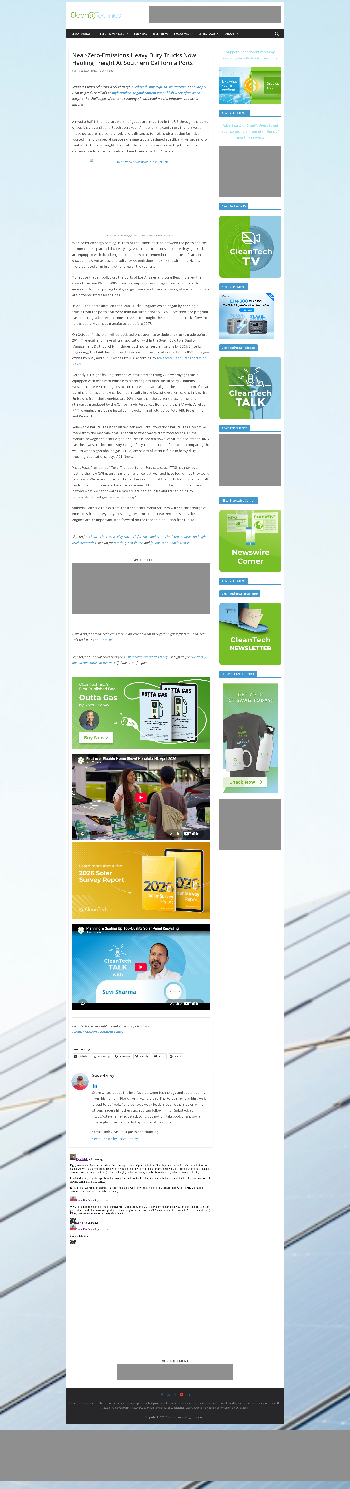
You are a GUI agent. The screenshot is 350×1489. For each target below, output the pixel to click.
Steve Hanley (90, 70)
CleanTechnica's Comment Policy (97, 1032)
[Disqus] (141, 1198)
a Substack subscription (149, 87)
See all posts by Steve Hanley (115, 1139)
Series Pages (207, 33)
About (229, 33)
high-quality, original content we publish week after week (156, 93)
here (146, 1026)
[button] (92, 33)
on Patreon (177, 87)
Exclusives (181, 33)
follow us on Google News (169, 543)
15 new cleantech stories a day (145, 657)
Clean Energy (80, 33)
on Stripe (198, 87)
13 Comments (106, 70)
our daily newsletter (128, 543)
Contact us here (104, 639)
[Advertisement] (215, 14)
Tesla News (160, 33)
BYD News (140, 33)
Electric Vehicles (112, 33)
